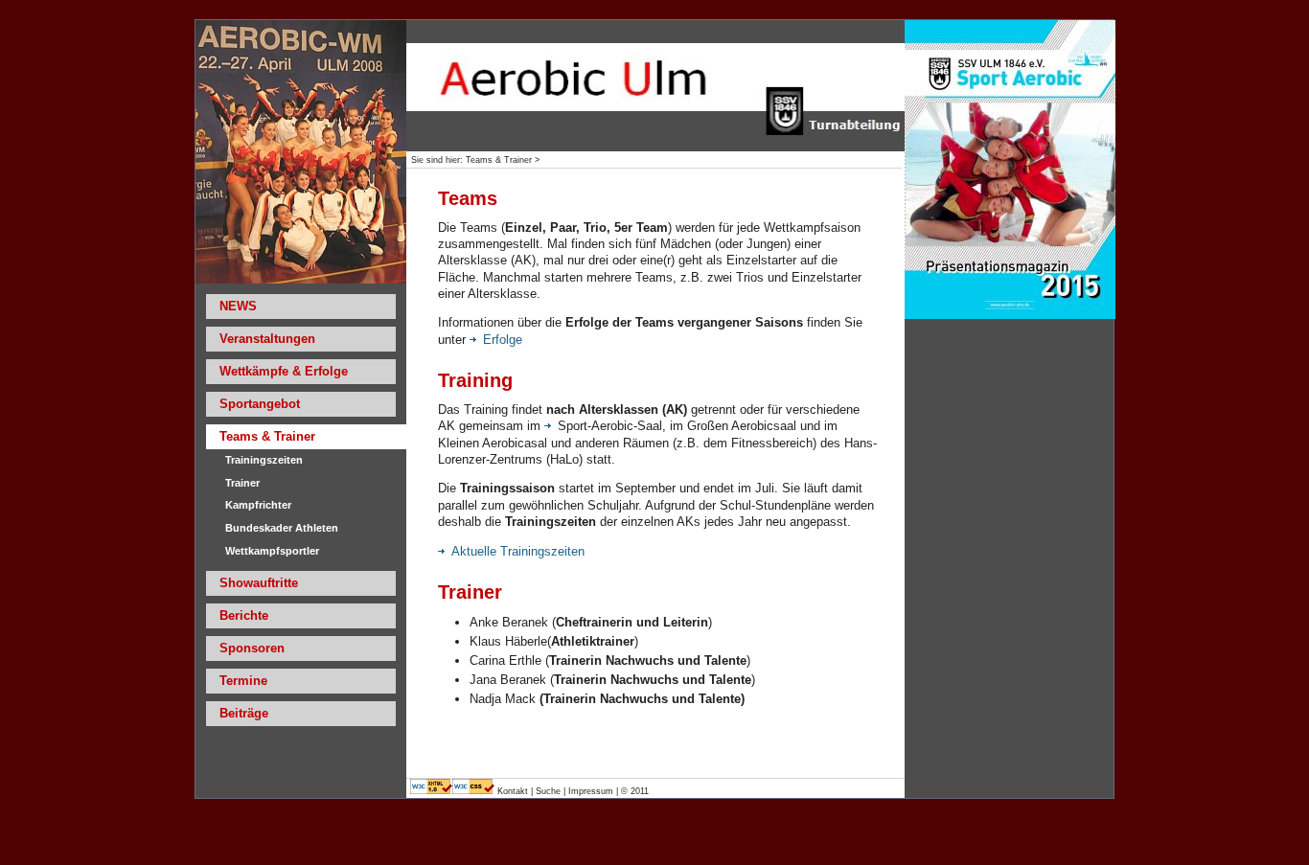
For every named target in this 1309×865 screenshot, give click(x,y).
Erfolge (502, 339)
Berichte (243, 615)
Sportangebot (259, 404)
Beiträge (243, 713)
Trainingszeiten (264, 460)
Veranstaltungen (267, 338)
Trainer (242, 483)
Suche (548, 791)
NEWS (238, 306)
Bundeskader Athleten (281, 528)
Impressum (590, 791)
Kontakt (514, 791)
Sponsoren (252, 648)
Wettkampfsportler (272, 551)
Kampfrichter (258, 505)
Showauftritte (258, 583)
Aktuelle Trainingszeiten (518, 551)
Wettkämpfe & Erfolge (283, 371)
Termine (243, 680)
